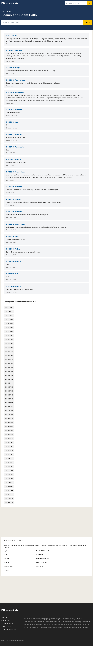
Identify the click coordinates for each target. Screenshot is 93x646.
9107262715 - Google (13, 68)
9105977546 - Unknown (14, 199)
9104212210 (9, 482)
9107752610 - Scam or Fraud (16, 172)
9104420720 (9, 335)
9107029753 (9, 431)
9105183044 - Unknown (14, 286)
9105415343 (9, 459)
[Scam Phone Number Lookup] (9, 3)
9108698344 (9, 383)
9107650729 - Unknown (14, 274)
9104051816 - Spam (12, 236)
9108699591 (9, 363)
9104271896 (9, 478)
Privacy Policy (6, 626)
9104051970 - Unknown (14, 187)
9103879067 (9, 486)
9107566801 (9, 331)
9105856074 (9, 451)
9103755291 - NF (11, 36)
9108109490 (9, 411)
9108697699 (9, 387)
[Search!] (89, 3)
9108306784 (9, 407)
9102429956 (9, 343)
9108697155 (9, 403)
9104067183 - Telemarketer (15, 147)
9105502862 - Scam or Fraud (16, 224)
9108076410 (9, 419)
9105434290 (9, 455)
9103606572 (9, 494)
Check (87, 22)
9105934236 (9, 447)
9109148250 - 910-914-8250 (15, 92)
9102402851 (9, 347)
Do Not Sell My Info (7, 623)
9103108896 (9, 315)
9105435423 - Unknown (14, 134)
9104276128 (9, 475)
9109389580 (9, 355)
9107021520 (9, 443)
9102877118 (9, 502)
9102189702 (9, 319)
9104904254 (9, 471)
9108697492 (9, 391)
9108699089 (9, 371)
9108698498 (9, 379)
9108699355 (9, 367)
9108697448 (9, 395)
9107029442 (9, 439)
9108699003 (9, 375)
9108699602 (9, 327)
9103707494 (9, 339)
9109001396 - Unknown (14, 212)
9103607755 (9, 490)
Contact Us (5, 620)
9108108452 (9, 415)
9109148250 (9, 311)
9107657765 (9, 427)
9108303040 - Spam (12, 122)
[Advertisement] (46, 522)
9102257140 (9, 351)
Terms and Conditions (8, 629)
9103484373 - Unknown (14, 110)
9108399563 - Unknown (14, 249)
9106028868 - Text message (15, 80)
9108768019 (9, 359)
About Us (4, 618)
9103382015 (9, 498)
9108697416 (9, 399)
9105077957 (9, 467)
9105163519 (9, 463)
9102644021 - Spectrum (14, 50)
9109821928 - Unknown (14, 261)
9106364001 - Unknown (14, 159)
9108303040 (9, 307)
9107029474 (9, 435)
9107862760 (9, 423)
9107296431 (9, 323)
